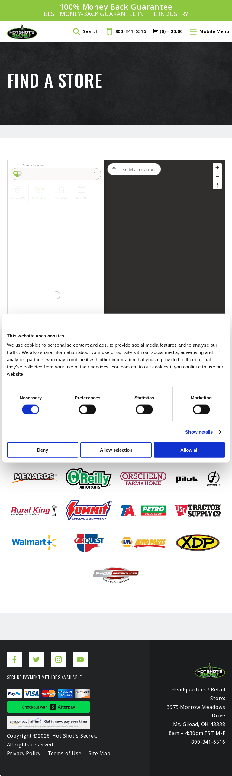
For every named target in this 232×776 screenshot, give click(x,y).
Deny (42, 450)
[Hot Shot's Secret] (22, 31)
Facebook (14, 655)
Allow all (189, 450)
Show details (199, 431)
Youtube (80, 655)
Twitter (36, 655)
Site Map (100, 753)
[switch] (87, 409)
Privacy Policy (24, 753)
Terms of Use (65, 753)
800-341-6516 (130, 31)
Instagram (58, 655)
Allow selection (116, 450)
